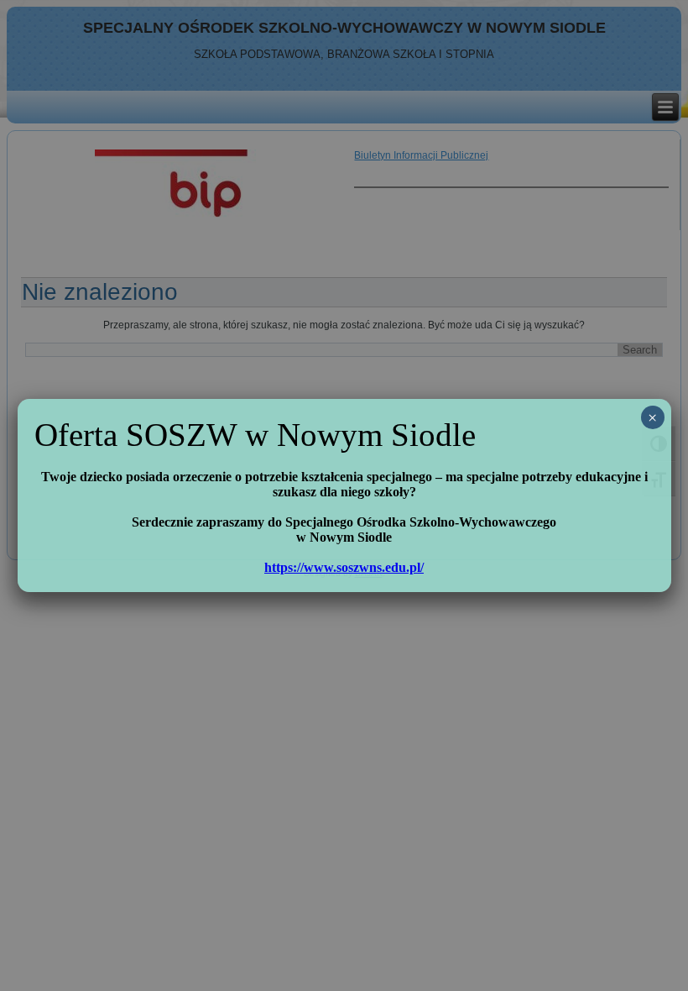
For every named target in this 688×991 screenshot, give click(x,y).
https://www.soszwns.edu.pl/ (344, 567)
